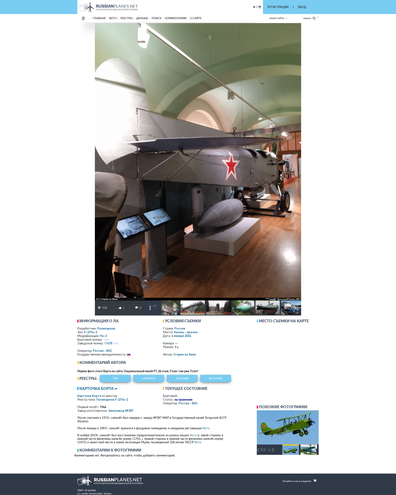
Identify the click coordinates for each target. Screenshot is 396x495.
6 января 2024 (181, 336)
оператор (148, 378)
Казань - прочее (186, 332)
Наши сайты (276, 18)
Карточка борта (89, 396)
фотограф (215, 378)
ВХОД (302, 7)
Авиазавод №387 (120, 410)
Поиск (308, 18)
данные (142, 18)
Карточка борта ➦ (98, 388)
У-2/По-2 (90, 332)
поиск (156, 18)
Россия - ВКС (102, 350)
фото (113, 18)
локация (182, 378)
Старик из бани (184, 354)
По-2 (103, 336)
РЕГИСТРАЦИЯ (278, 7)
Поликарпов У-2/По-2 (112, 399)
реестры (126, 18)
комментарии (175, 18)
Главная (99, 18)
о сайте (196, 18)
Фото (206, 428)
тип (106, 339)
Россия (179, 328)
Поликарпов (106, 328)
